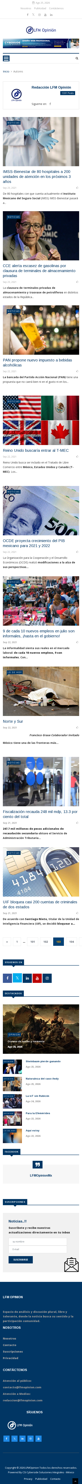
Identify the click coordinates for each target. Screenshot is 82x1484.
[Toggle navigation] (6, 58)
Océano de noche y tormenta (26, 1041)
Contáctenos (56, 8)
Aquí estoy (32, 1130)
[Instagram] (30, 1440)
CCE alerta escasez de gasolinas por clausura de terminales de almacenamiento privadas (39, 271)
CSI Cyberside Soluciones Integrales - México (48, 1472)
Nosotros (26, 8)
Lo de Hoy (10, 1130)
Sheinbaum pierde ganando (43, 1061)
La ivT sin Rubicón (37, 1096)
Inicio (6, 71)
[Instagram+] (39, 15)
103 (58, 941)
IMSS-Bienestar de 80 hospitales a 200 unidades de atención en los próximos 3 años (37, 176)
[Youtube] (45, 15)
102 (45, 941)
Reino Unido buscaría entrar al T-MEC (36, 450)
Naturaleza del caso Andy (42, 1078)
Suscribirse (20, 1259)
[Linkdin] (51, 15)
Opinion (14, 1034)
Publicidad (40, 8)
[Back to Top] (75, 1481)
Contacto (55, 1479)
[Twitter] (33, 15)
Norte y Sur (13, 721)
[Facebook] (28, 15)
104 (71, 941)
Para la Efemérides (38, 1113)
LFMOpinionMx (41, 1175)
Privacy (28, 1479)
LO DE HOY (15, 672)
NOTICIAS (14, 122)
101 (32, 941)
